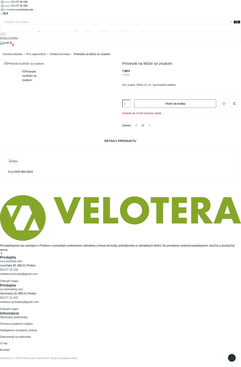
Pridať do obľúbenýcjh (224, 103)
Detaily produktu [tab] (120, 141)
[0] (2, 13)
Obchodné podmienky (14, 317)
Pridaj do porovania (234, 103)
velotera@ (20, 9)
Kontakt (5, 349)
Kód (10, 171)
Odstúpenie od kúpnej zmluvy (18, 330)
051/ (19, 1)
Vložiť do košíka (175, 103)
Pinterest (149, 125)
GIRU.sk (83, 358)
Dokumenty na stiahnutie (15, 336)
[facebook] (1, 253)
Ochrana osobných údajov (16, 323)
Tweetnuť (143, 125)
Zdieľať (136, 125)
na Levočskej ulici (11, 261)
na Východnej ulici (11, 289)
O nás (3, 343)
